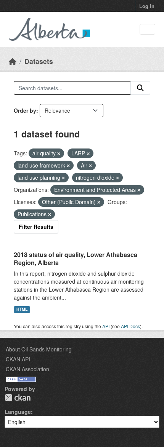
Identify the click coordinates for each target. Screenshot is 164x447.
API (105, 326)
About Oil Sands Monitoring (39, 349)
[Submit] (140, 88)
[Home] (12, 61)
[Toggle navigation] (147, 29)
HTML (21, 309)
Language (18, 411)
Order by (25, 110)
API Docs (130, 326)
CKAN (18, 398)
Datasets (38, 61)
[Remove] (58, 153)
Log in (146, 6)
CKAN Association (27, 369)
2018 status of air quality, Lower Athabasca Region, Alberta (75, 258)
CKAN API (18, 359)
